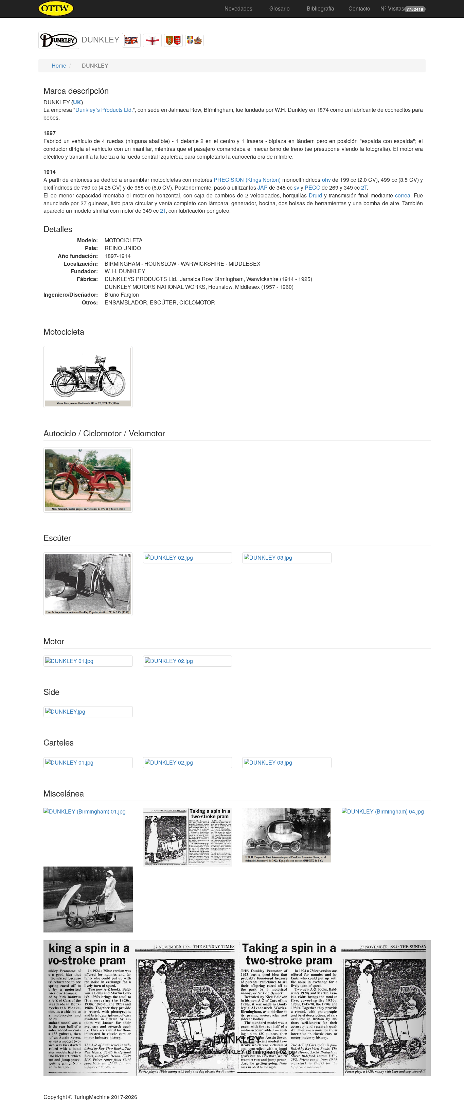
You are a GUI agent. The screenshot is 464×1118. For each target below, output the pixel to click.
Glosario (279, 8)
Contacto (359, 8)
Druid (315, 195)
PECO (311, 187)
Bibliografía (320, 8)
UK (77, 102)
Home (58, 65)
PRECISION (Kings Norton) (246, 180)
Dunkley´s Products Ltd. (104, 109)
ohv (326, 180)
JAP (262, 187)
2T (364, 187)
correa (402, 195)
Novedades (238, 8)
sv (296, 187)
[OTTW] (56, 8)
